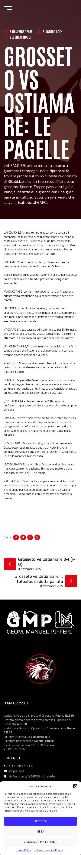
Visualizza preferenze (40, 842)
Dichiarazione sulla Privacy (48, 850)
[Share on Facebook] (16, 537)
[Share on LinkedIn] (30, 537)
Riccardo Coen (53, 31)
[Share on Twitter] (23, 537)
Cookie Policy (23, 850)
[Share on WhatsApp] (37, 537)
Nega (40, 831)
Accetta (40, 821)
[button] (75, 786)
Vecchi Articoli (20, 36)
